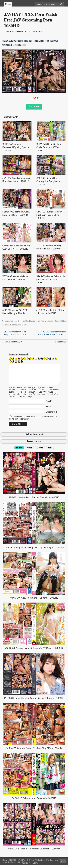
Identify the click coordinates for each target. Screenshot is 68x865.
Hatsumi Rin (34, 321)
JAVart (35, 862)
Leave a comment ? (13, 342)
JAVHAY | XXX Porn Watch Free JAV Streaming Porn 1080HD (30, 20)
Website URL (51, 412)
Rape (14, 325)
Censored (9, 321)
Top (64, 861)
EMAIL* (49, 406)
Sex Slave (22, 325)
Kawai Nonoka (47, 321)
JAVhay (25, 862)
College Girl (23, 321)
